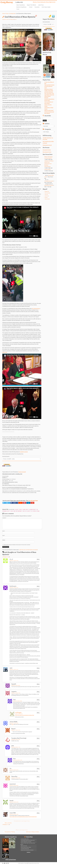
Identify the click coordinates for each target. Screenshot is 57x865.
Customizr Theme (36, 863)
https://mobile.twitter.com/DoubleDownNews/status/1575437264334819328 (23, 816)
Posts (7, 13)
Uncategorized (12, 13)
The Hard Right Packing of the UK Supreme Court (49, 86)
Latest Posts (41, 5)
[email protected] (22, 471)
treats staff (4, 352)
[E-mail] (18, 2)
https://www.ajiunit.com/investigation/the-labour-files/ (24, 715)
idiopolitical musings (48, 185)
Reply (38, 559)
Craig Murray (7, 2)
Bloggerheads (47, 191)
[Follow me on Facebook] (22, 2)
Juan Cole (46, 194)
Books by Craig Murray (21, 7)
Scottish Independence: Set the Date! (26, 841)
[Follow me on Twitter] (20, 2)
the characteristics (36, 308)
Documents (37, 7)
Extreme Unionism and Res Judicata (26, 847)
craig (15, 19)
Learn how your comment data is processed (28, 549)
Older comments (7, 822)
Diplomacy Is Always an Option (33, 831)
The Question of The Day (9, 831)
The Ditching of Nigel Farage (25, 848)
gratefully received (24, 451)
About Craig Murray (20, 5)
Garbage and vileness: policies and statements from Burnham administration (49, 163)
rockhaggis (18, 712)
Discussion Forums (47, 149)
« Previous (4, 556)
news (12, 724)
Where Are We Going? (48, 110)
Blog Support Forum (47, 152)
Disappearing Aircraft (47, 145)
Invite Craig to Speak (46, 7)
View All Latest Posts (33, 500)
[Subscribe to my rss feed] (16, 2)
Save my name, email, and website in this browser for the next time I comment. (17, 544)
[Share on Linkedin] (28, 503)
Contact (30, 7)
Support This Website (31, 5)
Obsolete (46, 197)
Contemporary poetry (48, 181)
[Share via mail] (32, 503)
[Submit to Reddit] (20, 503)
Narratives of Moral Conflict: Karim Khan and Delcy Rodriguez (48, 91)
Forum (17, 9)
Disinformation (47, 169)
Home (3, 13)
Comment (4, 517)
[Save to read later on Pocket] (24, 503)
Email (3, 535)
